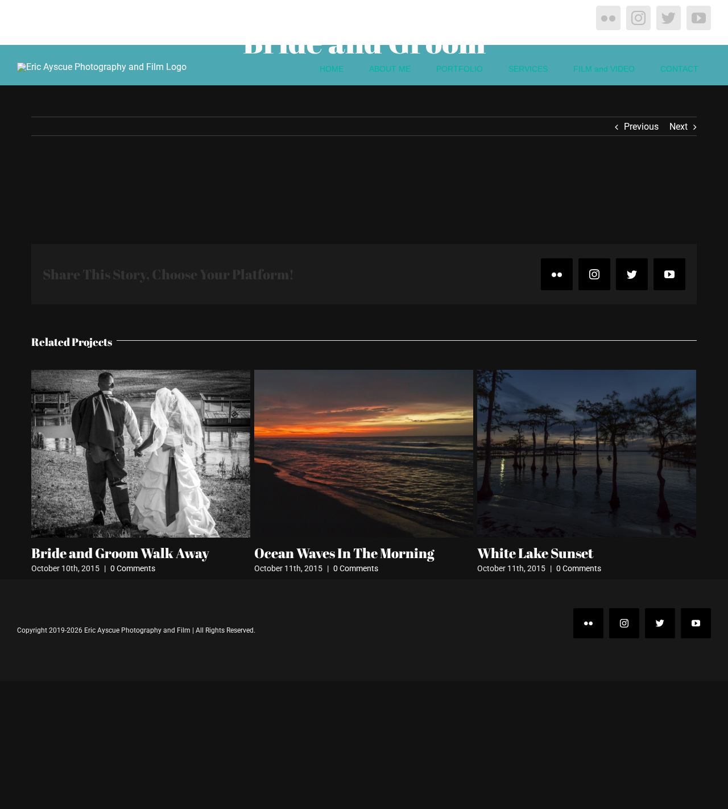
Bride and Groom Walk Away (120, 553)
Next (678, 126)
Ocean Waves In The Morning (344, 553)
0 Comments (132, 568)
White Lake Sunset (535, 553)
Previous (641, 126)
